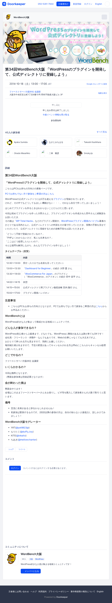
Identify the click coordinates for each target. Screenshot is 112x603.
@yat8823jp (22, 427)
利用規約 (42, 591)
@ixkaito (21, 435)
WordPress (39, 559)
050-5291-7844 (46, 4)
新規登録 (77, 4)
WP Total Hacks (24, 221)
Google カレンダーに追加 (97, 84)
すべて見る (102, 132)
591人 (24, 559)
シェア (11, 449)
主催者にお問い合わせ (18, 591)
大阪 (31, 559)
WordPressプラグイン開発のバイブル (80, 221)
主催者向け (63, 4)
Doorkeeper (62, 597)
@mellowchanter (27, 439)
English (98, 4)
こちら (99, 306)
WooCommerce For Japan (38, 273)
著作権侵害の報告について (83, 591)
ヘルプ (34, 591)
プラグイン (58, 199)
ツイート (22, 449)
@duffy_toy (27, 431)
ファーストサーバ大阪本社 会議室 (25, 91)
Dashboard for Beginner (38, 268)
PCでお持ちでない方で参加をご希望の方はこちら (29, 193)
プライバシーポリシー (58, 591)
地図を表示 (102, 93)
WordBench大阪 (21, 17)
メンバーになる (31, 571)
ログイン (88, 4)
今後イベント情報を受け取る (56, 114)
